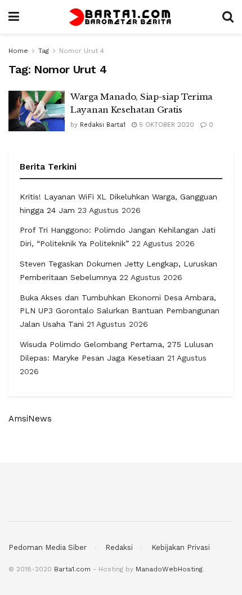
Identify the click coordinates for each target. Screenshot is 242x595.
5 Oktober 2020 (165, 124)
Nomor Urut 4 (81, 51)
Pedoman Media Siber (47, 547)
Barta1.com (72, 569)
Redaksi (119, 547)
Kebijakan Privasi (180, 547)
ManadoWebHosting (169, 569)
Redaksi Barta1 (103, 124)
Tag (43, 51)
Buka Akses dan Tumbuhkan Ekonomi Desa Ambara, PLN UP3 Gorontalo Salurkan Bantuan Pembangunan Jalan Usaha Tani (119, 311)
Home (18, 51)
